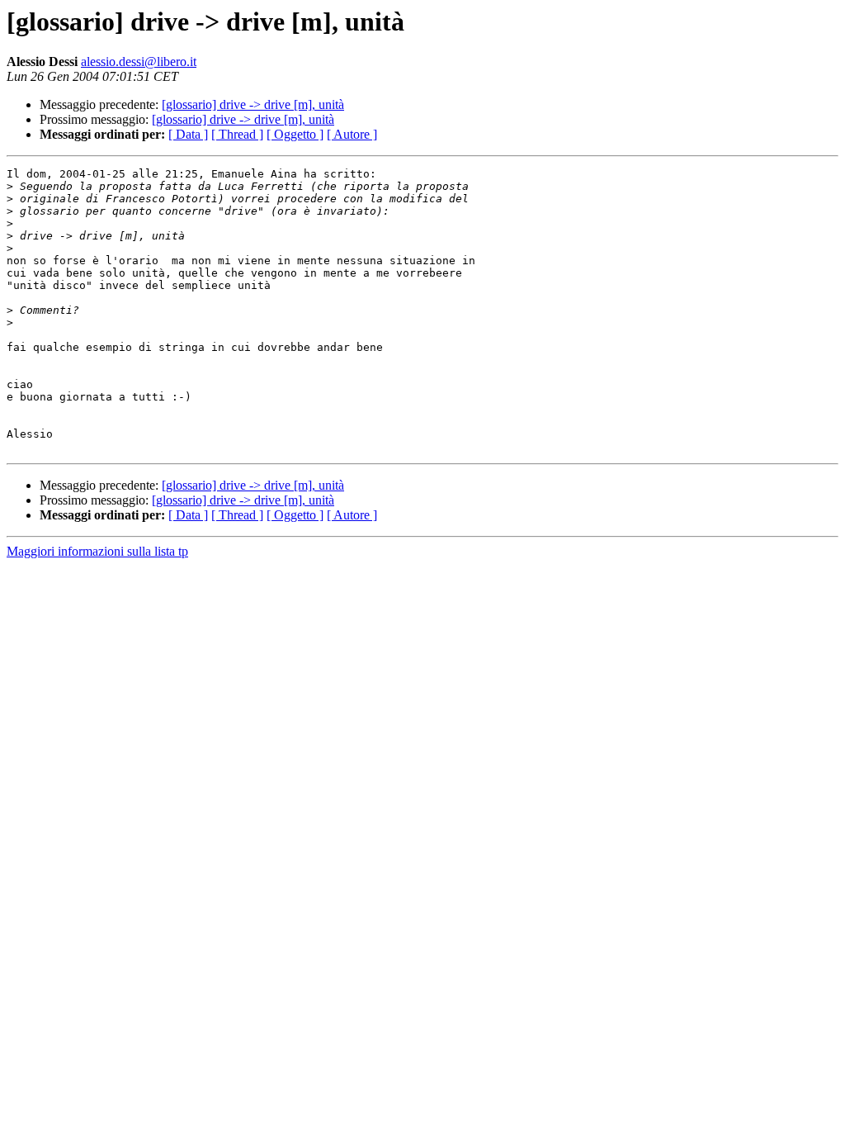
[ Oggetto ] (295, 134)
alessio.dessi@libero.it (138, 62)
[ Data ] (188, 134)
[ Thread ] (237, 134)
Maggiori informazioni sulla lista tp (97, 551)
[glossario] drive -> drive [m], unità (253, 104)
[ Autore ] (352, 134)
